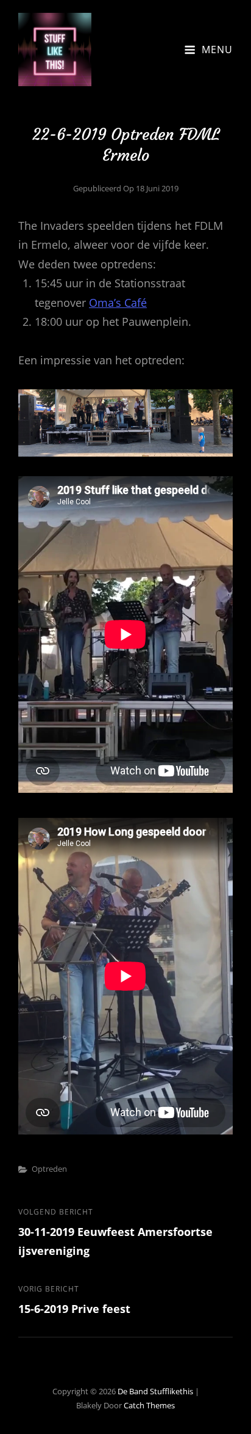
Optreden (49, 1168)
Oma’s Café (118, 302)
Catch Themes (149, 1405)
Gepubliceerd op (126, 188)
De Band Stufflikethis (155, 1391)
